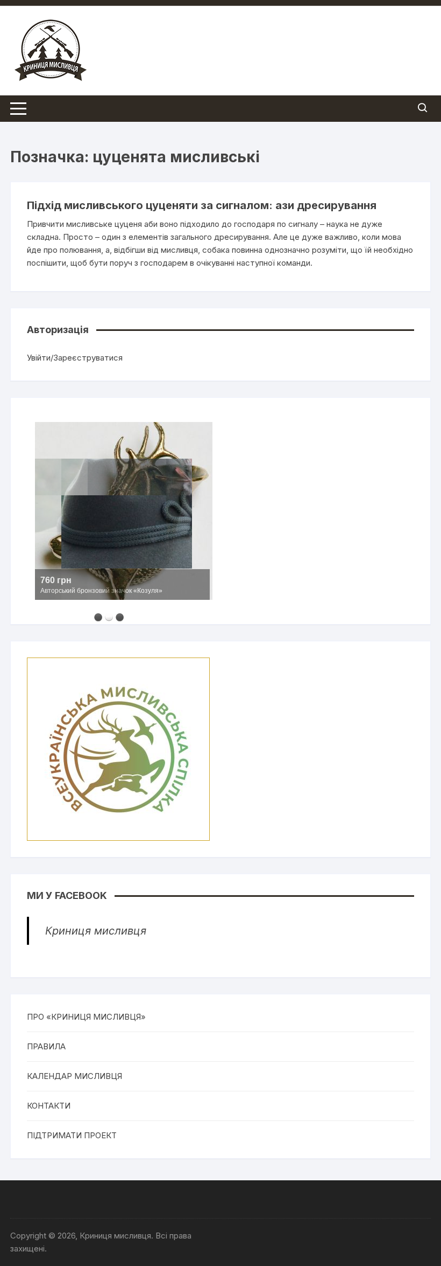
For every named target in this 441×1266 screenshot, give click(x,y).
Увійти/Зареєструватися (75, 357)
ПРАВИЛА (46, 1046)
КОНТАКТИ (48, 1106)
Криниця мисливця (95, 930)
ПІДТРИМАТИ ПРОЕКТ (72, 1135)
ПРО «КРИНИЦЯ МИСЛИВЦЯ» (86, 1017)
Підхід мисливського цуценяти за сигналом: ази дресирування (201, 205)
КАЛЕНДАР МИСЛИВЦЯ (74, 1076)
